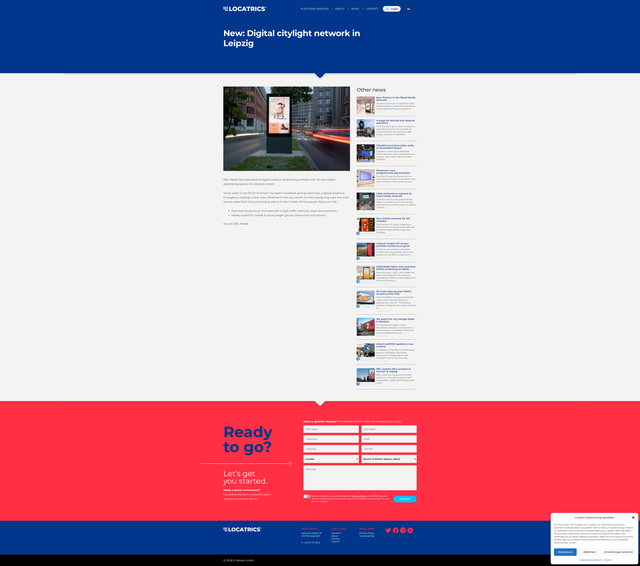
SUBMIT (405, 499)
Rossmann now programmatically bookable (393, 171)
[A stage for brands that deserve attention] (366, 128)
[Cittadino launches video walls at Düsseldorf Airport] (366, 153)
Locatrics (336, 533)
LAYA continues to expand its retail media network (394, 195)
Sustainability (366, 536)
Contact (335, 538)
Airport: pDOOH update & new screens (395, 345)
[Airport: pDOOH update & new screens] (366, 351)
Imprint (607, 559)
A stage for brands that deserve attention (395, 121)
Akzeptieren (565, 552)
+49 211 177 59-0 (312, 542)
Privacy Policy (359, 496)
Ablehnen (590, 552)
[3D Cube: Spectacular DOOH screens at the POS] (366, 299)
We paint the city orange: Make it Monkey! (395, 320)
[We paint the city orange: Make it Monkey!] (366, 326)
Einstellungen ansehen (618, 552)
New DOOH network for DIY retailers (393, 220)
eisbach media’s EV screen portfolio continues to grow (393, 244)
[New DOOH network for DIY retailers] (366, 226)
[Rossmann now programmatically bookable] (366, 178)
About (334, 536)
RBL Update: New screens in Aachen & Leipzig (393, 370)
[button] (633, 517)
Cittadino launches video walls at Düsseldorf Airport (395, 146)
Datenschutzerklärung (591, 559)
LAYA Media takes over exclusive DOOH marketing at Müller (396, 268)
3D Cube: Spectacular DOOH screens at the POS (393, 292)
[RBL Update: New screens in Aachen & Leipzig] (366, 376)
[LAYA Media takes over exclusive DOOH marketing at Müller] (366, 274)
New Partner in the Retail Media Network (396, 99)
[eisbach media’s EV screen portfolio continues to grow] (366, 251)
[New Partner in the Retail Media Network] (366, 105)
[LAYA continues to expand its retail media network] (366, 201)
